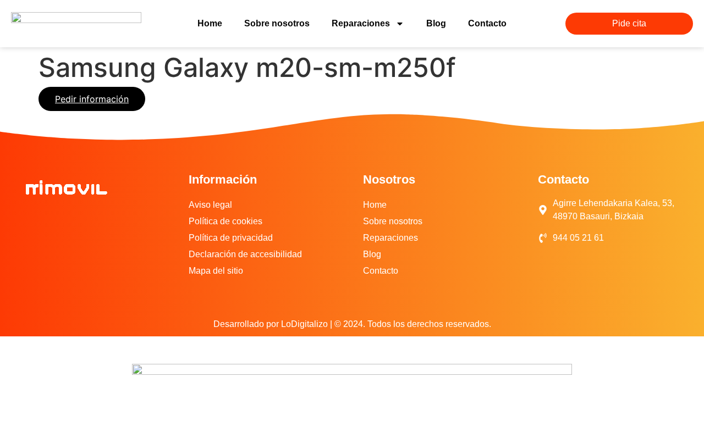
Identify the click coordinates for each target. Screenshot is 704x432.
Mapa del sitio (216, 270)
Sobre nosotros (277, 23)
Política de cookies (225, 221)
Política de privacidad (231, 237)
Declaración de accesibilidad (245, 254)
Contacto (487, 23)
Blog (436, 23)
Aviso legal (210, 204)
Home (209, 23)
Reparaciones (361, 23)
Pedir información (92, 98)
